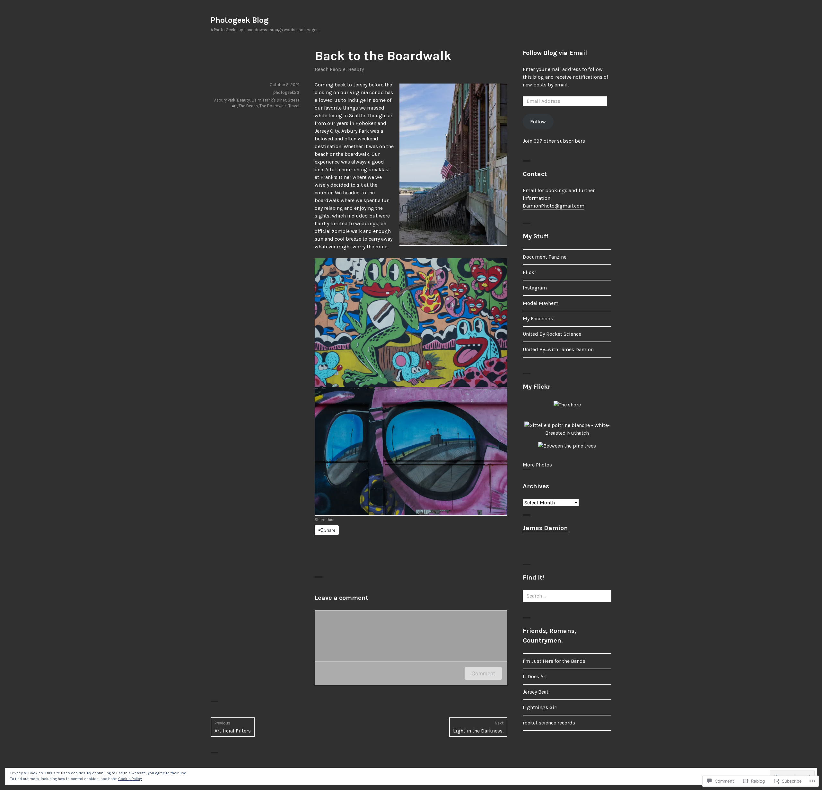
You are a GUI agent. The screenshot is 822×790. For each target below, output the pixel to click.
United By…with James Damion (558, 349)
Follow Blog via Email (555, 53)
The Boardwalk (273, 105)
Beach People (330, 69)
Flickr (529, 272)
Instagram (535, 288)
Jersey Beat (535, 692)
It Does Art (535, 676)
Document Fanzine (544, 257)
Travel (293, 105)
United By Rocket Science (552, 334)
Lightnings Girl (540, 707)
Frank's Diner (274, 100)
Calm (256, 100)
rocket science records (549, 723)
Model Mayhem (540, 303)
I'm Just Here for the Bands (554, 661)
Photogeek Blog (239, 20)
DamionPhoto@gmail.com (553, 206)
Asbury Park (224, 100)
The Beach (248, 105)
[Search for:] (567, 596)
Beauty (356, 69)
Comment (483, 673)
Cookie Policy (130, 779)
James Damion (545, 528)
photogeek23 (286, 92)
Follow (538, 122)
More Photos (537, 465)
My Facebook (538, 318)
